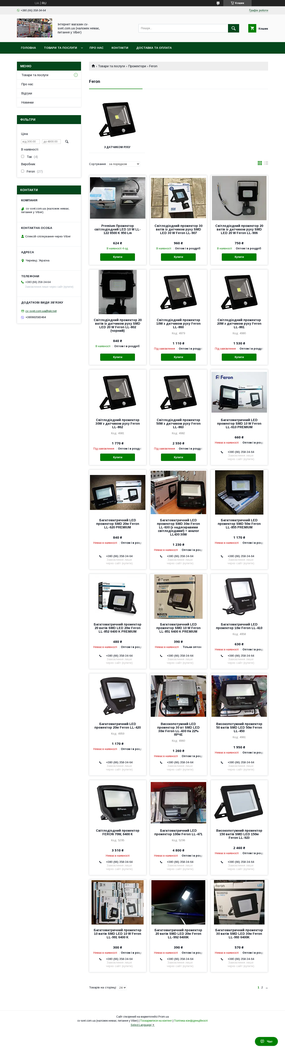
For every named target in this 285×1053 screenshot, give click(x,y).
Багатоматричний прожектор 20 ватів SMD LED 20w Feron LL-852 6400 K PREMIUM (117, 628)
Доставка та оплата (154, 47)
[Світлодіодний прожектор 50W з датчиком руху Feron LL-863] (178, 392)
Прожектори (137, 66)
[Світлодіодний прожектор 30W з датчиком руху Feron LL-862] (117, 392)
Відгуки (26, 93)
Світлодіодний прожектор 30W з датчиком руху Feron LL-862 (118, 423)
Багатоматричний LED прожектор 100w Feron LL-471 (178, 832)
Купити (117, 257)
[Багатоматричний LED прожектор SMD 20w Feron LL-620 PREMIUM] (117, 492)
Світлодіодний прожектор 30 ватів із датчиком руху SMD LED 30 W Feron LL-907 (178, 229)
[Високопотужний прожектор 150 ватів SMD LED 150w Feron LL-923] (239, 802)
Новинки (27, 102)
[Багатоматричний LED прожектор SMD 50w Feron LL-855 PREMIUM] (239, 492)
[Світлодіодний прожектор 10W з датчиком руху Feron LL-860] (178, 292)
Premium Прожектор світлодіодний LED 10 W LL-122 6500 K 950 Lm (117, 229)
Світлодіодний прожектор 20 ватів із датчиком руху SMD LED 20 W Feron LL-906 (239, 229)
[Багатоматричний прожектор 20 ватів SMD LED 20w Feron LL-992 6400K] (178, 902)
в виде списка (266, 164)
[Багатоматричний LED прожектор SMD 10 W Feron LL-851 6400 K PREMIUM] (178, 596)
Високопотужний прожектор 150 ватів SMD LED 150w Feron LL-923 (239, 834)
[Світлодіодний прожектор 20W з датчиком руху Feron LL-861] (239, 292)
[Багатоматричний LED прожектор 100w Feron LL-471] (178, 802)
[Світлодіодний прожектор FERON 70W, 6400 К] (117, 802)
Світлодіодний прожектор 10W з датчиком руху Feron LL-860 (178, 323)
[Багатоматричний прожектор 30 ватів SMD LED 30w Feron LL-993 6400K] (239, 902)
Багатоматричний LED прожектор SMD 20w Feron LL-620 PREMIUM (117, 523)
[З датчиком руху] (117, 119)
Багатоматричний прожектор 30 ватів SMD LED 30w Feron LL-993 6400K (239, 933)
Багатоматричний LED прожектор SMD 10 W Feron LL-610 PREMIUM (239, 423)
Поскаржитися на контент (156, 1020)
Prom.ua (163, 1016)
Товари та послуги (60, 47)
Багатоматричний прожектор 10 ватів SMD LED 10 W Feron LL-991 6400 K (117, 933)
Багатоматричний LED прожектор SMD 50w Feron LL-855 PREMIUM (239, 523)
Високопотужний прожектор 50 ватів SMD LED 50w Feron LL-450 (239, 727)
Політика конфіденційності (191, 1020)
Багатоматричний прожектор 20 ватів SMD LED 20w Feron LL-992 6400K (178, 933)
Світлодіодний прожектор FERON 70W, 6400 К (117, 832)
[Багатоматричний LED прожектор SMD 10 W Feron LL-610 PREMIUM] (239, 392)
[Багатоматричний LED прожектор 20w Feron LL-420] (117, 696)
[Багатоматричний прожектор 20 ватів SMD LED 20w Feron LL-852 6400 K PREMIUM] (117, 596)
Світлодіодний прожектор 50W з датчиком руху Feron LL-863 (178, 423)
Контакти (120, 47)
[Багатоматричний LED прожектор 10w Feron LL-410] (239, 596)
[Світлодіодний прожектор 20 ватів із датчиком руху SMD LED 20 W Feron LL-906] (239, 197)
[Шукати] (233, 28)
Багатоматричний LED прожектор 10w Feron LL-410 (239, 626)
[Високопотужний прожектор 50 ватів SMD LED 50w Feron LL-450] (239, 696)
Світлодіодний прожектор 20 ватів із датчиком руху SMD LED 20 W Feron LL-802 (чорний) (118, 325)
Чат (270, 1041)
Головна (28, 47)
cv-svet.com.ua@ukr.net (41, 311)
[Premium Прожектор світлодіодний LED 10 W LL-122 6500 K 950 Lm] (117, 197)
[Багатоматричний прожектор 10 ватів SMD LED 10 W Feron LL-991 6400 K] (117, 902)
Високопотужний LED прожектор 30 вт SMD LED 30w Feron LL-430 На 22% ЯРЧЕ (178, 729)
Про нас (97, 47)
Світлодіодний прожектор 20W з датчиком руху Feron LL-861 (239, 323)
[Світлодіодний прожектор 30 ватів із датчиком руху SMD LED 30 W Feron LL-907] (178, 197)
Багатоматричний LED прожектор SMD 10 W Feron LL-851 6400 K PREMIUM (178, 628)
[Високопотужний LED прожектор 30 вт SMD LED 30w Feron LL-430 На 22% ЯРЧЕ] (178, 696)
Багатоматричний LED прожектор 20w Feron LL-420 (117, 725)
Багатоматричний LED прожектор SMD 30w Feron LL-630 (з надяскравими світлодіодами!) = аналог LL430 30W (178, 527)
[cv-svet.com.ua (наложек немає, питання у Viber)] (34, 36)
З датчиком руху (117, 147)
